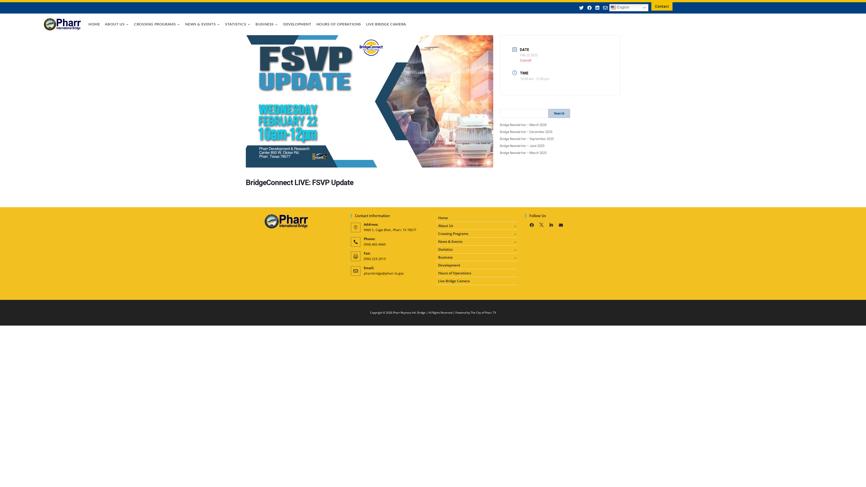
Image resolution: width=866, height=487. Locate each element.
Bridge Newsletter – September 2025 (527, 139)
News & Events (200, 24)
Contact (662, 6)
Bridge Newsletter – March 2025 (523, 153)
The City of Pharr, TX (483, 313)
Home (94, 24)
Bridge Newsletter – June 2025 (522, 146)
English (622, 7)
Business (265, 24)
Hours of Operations (338, 24)
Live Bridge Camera (386, 24)
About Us (114, 24)
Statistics (235, 24)
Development (297, 24)
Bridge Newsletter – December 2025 (526, 132)
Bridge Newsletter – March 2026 (523, 125)
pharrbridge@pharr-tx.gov (384, 273)
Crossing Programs (155, 24)
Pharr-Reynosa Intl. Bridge (409, 313)
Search (559, 113)
